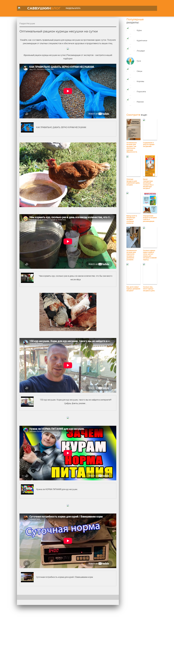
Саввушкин (44, 8)
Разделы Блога (73, 8)
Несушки (31, 23)
